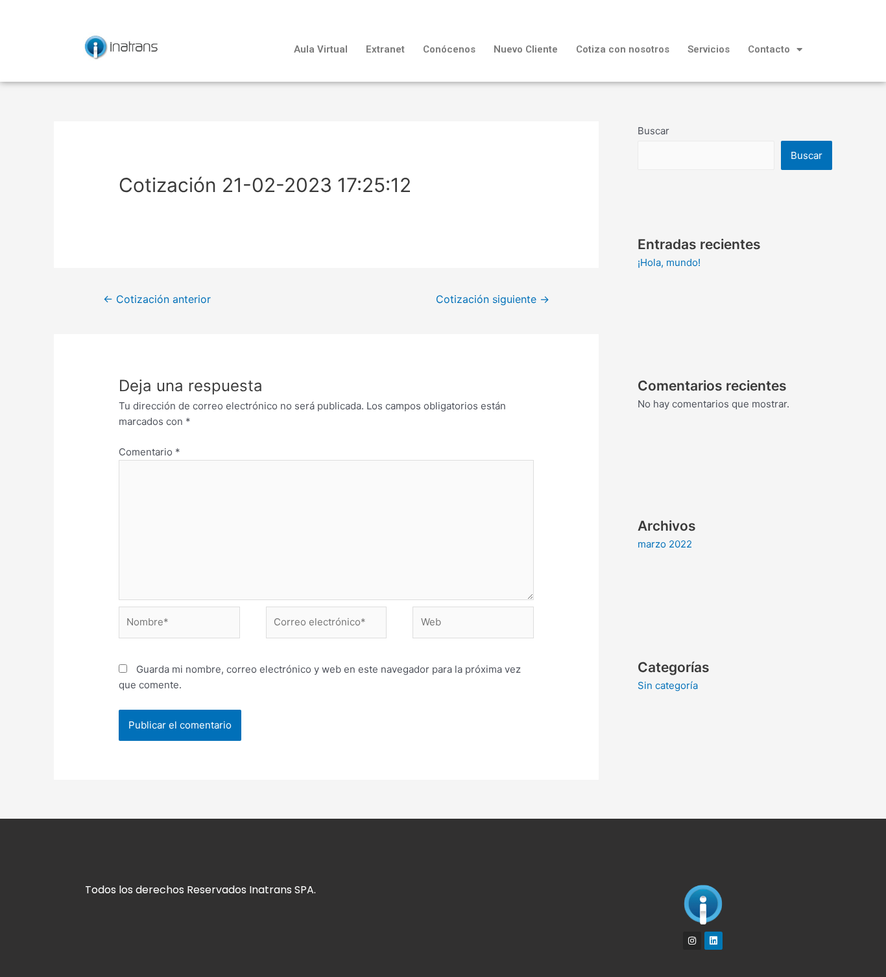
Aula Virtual (321, 49)
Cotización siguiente (492, 299)
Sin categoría (668, 685)
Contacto (769, 49)
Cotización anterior (157, 299)
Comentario (149, 452)
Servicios (709, 49)
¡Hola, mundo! (669, 262)
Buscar (653, 131)
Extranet (385, 49)
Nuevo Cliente (526, 49)
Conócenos (449, 49)
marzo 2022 (665, 544)
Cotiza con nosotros (622, 49)
